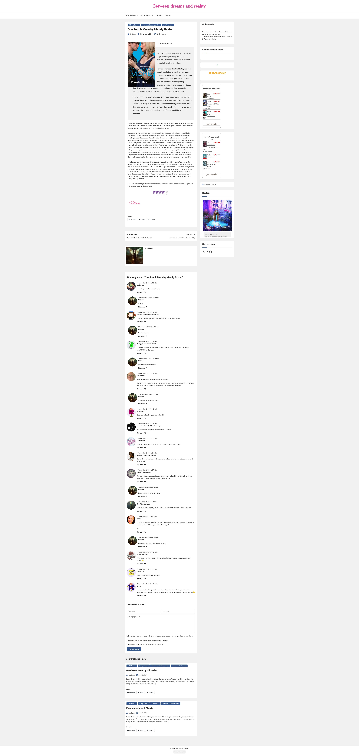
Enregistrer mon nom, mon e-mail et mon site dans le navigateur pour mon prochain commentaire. (160, 636)
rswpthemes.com (179, 752)
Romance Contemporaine (150, 25)
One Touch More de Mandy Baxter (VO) (139, 238)
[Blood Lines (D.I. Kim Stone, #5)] (205, 115)
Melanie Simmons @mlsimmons (148, 314)
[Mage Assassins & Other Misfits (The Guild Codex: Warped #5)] (205, 105)
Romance (155, 704)
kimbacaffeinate (142, 554)
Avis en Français (145, 15)
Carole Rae (140, 571)
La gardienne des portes (211, 164)
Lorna (139, 586)
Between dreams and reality (179, 6)
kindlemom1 (141, 411)
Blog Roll (159, 15)
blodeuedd (140, 285)
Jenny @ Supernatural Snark (146, 344)
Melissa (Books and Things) (146, 455)
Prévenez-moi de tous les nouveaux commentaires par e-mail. (148, 641)
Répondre (140, 292)
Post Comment (134, 649)
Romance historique (179, 666)
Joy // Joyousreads (143, 504)
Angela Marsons (211, 116)
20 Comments (161, 34)
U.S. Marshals (167, 25)
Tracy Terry (141, 375)
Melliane (141, 300)
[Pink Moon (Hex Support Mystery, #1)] (205, 98)
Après (209, 155)
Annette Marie (207, 108)
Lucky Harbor (143, 666)
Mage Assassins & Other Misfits (213, 104)
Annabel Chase (211, 98)
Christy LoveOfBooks (144, 472)
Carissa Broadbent (208, 151)
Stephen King (211, 156)
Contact (168, 15)
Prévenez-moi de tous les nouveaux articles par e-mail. (146, 644)
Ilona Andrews (207, 168)
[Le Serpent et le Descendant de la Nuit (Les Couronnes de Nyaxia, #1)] (205, 146)
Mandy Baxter (134, 25)
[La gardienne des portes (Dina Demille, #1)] (205, 166)
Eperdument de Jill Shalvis (139, 708)
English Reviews (130, 15)
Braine (139, 519)
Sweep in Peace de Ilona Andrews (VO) (182, 238)
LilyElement (141, 440)
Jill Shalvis (131, 666)
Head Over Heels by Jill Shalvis (141, 670)
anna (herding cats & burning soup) (149, 426)
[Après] (205, 159)
